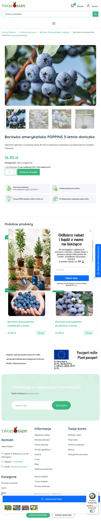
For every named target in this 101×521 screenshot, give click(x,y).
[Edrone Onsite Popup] (50, 260)
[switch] (92, 511)
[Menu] (96, 493)
